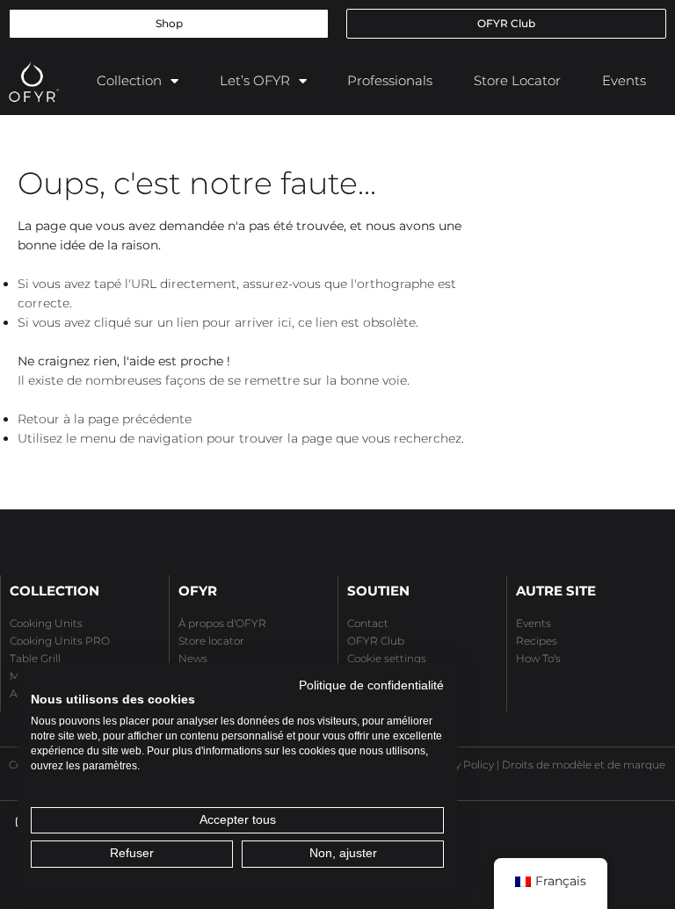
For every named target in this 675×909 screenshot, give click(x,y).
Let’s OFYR (255, 80)
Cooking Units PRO (60, 640)
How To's (538, 658)
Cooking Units (46, 623)
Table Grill (35, 658)
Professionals (389, 80)
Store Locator (517, 80)
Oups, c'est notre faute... (197, 183)
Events (624, 80)
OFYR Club (375, 640)
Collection (129, 80)
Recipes (536, 640)
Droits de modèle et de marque (583, 764)
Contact (367, 623)
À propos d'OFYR (222, 623)
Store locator (211, 640)
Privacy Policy (458, 764)
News (192, 658)
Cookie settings (386, 658)
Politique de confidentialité (371, 685)
